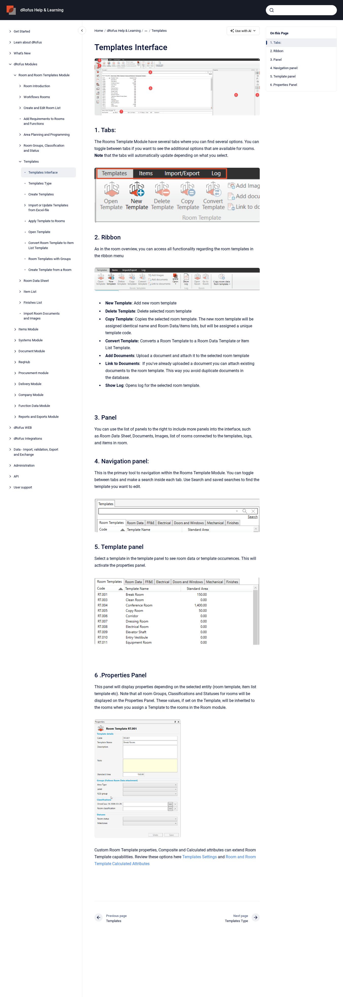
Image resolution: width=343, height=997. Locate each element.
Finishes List (33, 302)
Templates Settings (199, 856)
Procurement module (33, 373)
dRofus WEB (23, 428)
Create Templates (41, 194)
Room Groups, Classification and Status (44, 148)
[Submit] (272, 10)
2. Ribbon (276, 51)
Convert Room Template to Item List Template (51, 245)
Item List (30, 292)
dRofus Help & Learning (41, 10)
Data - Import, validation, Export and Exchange (36, 452)
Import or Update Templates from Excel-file (48, 207)
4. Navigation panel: (284, 68)
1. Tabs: (275, 42)
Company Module (31, 395)
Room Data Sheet (36, 281)
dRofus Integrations (28, 438)
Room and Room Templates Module (44, 75)
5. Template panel (283, 76)
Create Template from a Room (49, 270)
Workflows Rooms (37, 97)
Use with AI (243, 31)
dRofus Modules (25, 64)
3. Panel (276, 60)
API (16, 476)
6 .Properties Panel (283, 85)
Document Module (32, 351)
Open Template (39, 232)
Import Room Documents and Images (42, 316)
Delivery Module (30, 384)
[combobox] (301, 10)
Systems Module (31, 340)
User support (23, 487)
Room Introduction (37, 86)
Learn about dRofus (28, 42)
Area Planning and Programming (47, 134)
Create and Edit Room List (42, 108)
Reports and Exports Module (39, 417)
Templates (31, 161)
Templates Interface (43, 172)
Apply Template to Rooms (46, 221)
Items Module (28, 329)
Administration (24, 465)
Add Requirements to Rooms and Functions (44, 121)
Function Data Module (34, 406)
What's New (22, 53)
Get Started (22, 31)
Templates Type (40, 183)
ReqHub (24, 362)
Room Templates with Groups (49, 259)
